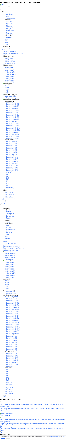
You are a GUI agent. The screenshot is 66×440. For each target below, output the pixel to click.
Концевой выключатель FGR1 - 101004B (11, 153)
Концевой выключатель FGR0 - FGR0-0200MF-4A (13, 333)
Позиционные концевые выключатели (10, 291)
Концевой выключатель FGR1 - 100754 (11, 142)
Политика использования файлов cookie (10, 47)
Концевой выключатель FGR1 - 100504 (11, 337)
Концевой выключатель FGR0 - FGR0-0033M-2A (12, 104)
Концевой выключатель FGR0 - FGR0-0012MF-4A (13, 328)
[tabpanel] (33, 401)
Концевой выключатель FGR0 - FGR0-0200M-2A (12, 107)
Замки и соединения (9, 29)
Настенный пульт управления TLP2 (9, 58)
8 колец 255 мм (7, 284)
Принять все (3, 438)
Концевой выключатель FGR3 (10, 366)
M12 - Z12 (7, 375)
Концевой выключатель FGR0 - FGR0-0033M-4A (12, 110)
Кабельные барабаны (9, 37)
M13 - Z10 (7, 179)
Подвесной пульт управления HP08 (9, 70)
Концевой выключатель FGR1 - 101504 (11, 144)
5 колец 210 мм (7, 282)
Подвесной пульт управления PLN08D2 (10, 79)
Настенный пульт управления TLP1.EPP (10, 253)
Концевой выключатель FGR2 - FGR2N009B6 (12, 169)
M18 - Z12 (7, 175)
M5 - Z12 (7, 379)
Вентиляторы (6, 236)
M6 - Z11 (7, 183)
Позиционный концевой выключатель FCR (10, 293)
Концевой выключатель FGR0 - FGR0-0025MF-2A (13, 127)
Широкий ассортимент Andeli (4, 428)
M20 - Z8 (7, 178)
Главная (3, 10)
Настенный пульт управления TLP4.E (10, 61)
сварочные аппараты (11, 428)
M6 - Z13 (7, 177)
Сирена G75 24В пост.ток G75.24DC (9, 194)
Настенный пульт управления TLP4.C (10, 60)
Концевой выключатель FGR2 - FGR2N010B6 (12, 170)
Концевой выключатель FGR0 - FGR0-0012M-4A (12, 304)
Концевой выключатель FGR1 (10, 335)
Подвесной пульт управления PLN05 (10, 71)
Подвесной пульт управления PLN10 (10, 81)
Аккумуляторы (8, 222)
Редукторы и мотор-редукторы (10, 20)
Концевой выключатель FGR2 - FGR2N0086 (12, 357)
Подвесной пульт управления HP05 (9, 264)
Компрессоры (6, 42)
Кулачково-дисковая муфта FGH (10, 187)
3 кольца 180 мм (7, 85)
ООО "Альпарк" (5, 12)
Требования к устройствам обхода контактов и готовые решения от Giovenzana (13, 248)
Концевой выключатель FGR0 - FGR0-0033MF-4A (13, 134)
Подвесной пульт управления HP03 (9, 68)
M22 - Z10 (7, 174)
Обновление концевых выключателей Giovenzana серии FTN (11, 247)
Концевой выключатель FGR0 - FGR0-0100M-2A (12, 106)
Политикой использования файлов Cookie (55, 436)
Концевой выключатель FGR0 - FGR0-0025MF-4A (13, 133)
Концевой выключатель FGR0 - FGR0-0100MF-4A (13, 136)
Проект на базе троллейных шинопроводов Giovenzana (10, 245)
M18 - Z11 (7, 185)
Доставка (4, 200)
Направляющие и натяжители (10, 30)
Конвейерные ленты (9, 28)
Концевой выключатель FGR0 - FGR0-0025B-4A (12, 121)
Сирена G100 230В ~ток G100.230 (9, 393)
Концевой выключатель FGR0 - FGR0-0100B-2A (12, 313)
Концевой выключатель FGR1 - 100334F (11, 342)
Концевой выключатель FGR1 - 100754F (11, 148)
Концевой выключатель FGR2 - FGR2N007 (12, 353)
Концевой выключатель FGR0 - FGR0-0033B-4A (12, 317)
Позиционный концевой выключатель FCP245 (11, 96)
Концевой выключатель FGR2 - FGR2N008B (12, 165)
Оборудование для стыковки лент (10, 229)
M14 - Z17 (7, 369)
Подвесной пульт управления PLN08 (10, 78)
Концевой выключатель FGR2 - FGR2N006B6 (12, 167)
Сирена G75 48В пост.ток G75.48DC (9, 195)
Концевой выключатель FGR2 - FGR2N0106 (12, 163)
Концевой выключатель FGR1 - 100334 (11, 141)
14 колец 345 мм (7, 288)
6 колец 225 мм (7, 87)
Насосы (6, 40)
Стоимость (4, 201)
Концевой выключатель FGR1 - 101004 (11, 143)
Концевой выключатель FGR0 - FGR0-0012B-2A (12, 115)
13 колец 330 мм (7, 92)
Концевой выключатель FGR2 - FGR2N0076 (12, 161)
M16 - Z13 (7, 371)
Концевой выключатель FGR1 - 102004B (11, 154)
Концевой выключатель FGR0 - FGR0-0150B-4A (12, 320)
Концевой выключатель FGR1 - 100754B (11, 348)
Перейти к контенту (3, 0)
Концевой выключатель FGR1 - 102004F (11, 149)
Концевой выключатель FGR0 (10, 102)
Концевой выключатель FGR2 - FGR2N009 (12, 159)
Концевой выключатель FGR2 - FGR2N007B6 (12, 168)
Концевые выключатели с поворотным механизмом (11, 100)
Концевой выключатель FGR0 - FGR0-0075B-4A (12, 123)
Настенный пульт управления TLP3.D (10, 255)
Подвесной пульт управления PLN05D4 (10, 73)
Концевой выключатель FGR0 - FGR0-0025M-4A (12, 109)
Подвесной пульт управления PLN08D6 (10, 80)
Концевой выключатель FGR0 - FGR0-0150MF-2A (13, 326)
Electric (1, 426)
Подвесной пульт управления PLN (9, 266)
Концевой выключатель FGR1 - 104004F (11, 150)
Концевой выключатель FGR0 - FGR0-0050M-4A (12, 111)
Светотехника (8, 16)
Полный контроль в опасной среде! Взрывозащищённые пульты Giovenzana (13, 53)
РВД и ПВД (6, 39)
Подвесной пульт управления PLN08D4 (10, 275)
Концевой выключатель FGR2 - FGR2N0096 (12, 162)
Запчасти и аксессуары (9, 172)
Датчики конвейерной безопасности (11, 34)
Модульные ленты (8, 225)
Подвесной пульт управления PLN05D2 (10, 268)
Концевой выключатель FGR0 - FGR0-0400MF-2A (13, 132)
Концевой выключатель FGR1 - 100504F (11, 147)
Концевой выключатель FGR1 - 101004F (11, 344)
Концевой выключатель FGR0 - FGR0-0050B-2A (12, 116)
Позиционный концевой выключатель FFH (10, 98)
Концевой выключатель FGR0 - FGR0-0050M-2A (12, 300)
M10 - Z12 (7, 377)
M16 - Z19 (7, 186)
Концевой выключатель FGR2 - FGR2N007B (12, 360)
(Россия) (1, 410)
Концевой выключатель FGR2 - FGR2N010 (12, 355)
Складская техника (7, 240)
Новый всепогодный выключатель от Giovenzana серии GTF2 (11, 50)
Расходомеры (6, 43)
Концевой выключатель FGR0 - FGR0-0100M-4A (12, 112)
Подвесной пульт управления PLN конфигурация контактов (13, 82)
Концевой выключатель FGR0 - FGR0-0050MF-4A (13, 330)
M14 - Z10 (7, 180)
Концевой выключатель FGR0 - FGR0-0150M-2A (12, 302)
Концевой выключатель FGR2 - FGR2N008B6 (12, 364)
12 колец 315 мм (7, 91)
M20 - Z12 (7, 173)
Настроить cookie (13, 438)
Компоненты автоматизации (10, 217)
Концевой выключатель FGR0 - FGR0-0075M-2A (12, 105)
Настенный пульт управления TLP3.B (10, 59)
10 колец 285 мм (7, 90)
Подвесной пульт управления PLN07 (10, 270)
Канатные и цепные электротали (10, 38)
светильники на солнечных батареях (19, 428)
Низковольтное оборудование (10, 14)
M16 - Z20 (7, 380)
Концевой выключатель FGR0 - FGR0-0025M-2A (12, 103)
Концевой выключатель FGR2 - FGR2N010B (12, 362)
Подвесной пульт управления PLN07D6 (10, 272)
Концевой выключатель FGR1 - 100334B (11, 151)
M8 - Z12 (7, 182)
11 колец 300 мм (7, 286)
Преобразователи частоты (9, 215)
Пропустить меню (2, 203)
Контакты (3, 202)
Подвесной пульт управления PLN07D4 (10, 76)
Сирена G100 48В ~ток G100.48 (9, 196)
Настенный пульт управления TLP (9, 57)
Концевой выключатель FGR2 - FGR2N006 (12, 157)
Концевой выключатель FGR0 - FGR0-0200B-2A (12, 119)
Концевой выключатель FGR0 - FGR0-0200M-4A (12, 309)
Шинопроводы (7, 234)
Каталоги (3, 199)
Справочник (5, 45)
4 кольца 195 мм (7, 86)
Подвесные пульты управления (9, 66)
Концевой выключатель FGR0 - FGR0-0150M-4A (12, 113)
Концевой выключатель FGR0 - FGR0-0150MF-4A (13, 137)
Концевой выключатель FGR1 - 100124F (11, 146)
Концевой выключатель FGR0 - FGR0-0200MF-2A (13, 131)
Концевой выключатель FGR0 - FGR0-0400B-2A (12, 315)
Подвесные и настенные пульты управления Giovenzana (10, 250)
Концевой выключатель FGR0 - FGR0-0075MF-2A (13, 129)
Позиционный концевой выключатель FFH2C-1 (11, 97)
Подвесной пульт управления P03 (9, 67)
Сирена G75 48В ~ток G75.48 (9, 192)
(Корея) (1, 414)
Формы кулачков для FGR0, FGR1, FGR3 (11, 188)
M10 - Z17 (7, 176)
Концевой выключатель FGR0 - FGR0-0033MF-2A (13, 128)
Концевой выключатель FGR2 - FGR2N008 (12, 158)
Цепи (7, 31)
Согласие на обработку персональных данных (11, 48)
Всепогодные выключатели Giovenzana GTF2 (9, 198)
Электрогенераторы (9, 26)
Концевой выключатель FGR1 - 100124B (11, 346)
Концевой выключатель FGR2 (10, 156)
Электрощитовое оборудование (10, 18)
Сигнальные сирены (7, 386)
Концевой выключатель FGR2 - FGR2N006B (12, 359)
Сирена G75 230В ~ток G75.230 (9, 389)
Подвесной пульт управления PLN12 (10, 277)
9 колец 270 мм (7, 89)
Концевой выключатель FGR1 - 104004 (11, 145)
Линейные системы (9, 21)
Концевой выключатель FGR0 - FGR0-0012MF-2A (13, 322)
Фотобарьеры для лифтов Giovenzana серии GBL (9, 51)
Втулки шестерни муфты (9, 23)
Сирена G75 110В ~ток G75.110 (9, 388)
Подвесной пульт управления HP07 (9, 69)
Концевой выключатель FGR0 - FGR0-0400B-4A (12, 126)
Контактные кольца (7, 84)
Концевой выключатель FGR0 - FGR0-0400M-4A (12, 114)
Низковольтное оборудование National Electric (6, 411)
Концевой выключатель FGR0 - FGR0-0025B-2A (12, 311)
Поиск (9, 6)
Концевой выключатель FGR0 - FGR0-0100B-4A (12, 124)
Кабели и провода (8, 210)
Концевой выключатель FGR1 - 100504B (11, 152)
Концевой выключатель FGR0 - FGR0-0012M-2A (12, 298)
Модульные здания (7, 238)
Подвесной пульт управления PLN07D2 (10, 75)
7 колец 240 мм (7, 88)
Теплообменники (7, 41)
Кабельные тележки (9, 231)
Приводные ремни (8, 32)
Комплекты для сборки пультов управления (10, 257)
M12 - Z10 (7, 181)
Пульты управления (9, 232)
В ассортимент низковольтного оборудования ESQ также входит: (32, 408)
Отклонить (7, 438)
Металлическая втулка (9, 382)
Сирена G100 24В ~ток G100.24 (9, 391)
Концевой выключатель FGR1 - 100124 (11, 140)
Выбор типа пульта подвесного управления (10, 62)
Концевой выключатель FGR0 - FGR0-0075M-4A (12, 307)
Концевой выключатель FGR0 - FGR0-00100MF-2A (13, 130)
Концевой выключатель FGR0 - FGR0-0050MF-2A (13, 324)
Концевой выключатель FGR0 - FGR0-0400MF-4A (13, 138)
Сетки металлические (9, 33)
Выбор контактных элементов (9, 259)
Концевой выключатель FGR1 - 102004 (11, 340)
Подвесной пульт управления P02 (9, 262)
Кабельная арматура (9, 17)
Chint (1, 432)
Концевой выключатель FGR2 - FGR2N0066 (12, 160)
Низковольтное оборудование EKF (5, 415)
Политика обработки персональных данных (10, 243)
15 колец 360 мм (7, 93)
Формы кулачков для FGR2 (9, 384)
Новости (3, 49)
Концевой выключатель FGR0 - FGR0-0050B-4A (12, 318)
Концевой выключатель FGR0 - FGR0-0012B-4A (12, 120)
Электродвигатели (8, 22)
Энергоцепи (6, 44)
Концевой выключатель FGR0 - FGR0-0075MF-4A (13, 331)
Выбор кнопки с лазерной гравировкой (10, 63)
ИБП (7, 25)
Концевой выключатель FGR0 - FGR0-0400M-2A (12, 108)
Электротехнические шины (10, 213)
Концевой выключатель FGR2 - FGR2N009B (12, 166)
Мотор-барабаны (8, 227)
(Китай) (2, 430)
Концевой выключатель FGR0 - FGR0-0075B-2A (12, 117)
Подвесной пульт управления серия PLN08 (10, 273)
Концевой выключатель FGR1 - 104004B (11, 350)
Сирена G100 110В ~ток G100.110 (9, 197)
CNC (1, 425)
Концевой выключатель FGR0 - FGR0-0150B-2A (12, 118)
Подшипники (8, 24)
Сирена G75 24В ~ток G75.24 (9, 191)
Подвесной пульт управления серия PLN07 (10, 74)
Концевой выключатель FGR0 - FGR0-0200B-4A (12, 125)
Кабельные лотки (8, 211)
